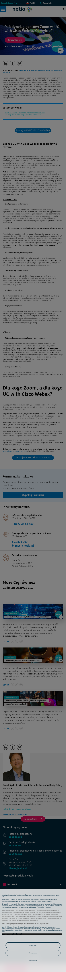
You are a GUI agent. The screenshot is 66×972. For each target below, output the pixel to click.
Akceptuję (33, 945)
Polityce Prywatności (43, 907)
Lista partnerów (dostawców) (12, 934)
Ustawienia (33, 960)
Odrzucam (33, 953)
